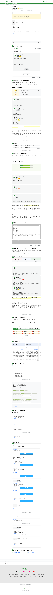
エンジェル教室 (15, 490)
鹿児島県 (8, 4)
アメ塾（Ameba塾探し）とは (16, 574)
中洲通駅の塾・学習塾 (16, 552)
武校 (13, 508)
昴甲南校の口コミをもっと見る (36, 77)
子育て (31, 571)
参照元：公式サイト (22, 349)
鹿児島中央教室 (15, 472)
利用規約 (11, 576)
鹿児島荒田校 (14, 460)
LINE (21, 571)
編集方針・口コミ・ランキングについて (26, 574)
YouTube (36, 571)
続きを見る (26, 335)
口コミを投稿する (16, 48)
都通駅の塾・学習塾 (31, 552)
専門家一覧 (38, 574)
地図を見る (15, 418)
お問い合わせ (34, 576)
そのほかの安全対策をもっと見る (26, 402)
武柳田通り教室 (15, 483)
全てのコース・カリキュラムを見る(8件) (35, 245)
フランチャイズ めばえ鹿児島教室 (17, 530)
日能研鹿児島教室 (15, 541)
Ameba (23, 586)
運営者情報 (42, 574)
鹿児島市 (11, 4)
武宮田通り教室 (15, 519)
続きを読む (26, 69)
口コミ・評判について (38, 48)
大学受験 (26, 571)
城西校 (13, 422)
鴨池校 (13, 428)
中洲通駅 (13, 4)
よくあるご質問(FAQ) (40, 576)
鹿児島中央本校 (15, 449)
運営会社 (30, 576)
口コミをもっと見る (25, 74)
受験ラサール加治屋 (15, 415)
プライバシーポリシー (16, 576)
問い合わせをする (15, 406)
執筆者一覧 (34, 574)
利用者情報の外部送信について (24, 576)
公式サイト (26, 453)
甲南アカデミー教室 (15, 496)
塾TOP (6, 4)
